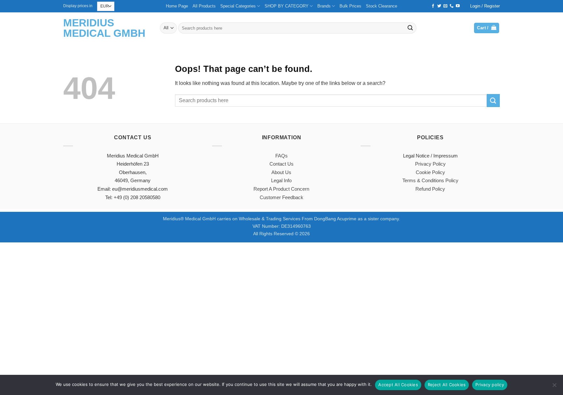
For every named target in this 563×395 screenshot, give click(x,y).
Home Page (177, 6)
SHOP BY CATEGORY (287, 6)
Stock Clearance (381, 6)
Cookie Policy (430, 172)
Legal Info (281, 180)
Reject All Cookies (447, 384)
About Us (281, 172)
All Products (204, 6)
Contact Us (281, 164)
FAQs (281, 155)
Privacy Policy (430, 164)
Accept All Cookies (398, 384)
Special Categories (238, 6)
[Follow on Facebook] (433, 6)
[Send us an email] (445, 6)
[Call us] (452, 6)
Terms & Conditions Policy (430, 180)
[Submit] (410, 28)
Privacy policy (489, 384)
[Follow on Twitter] (439, 6)
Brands (324, 6)
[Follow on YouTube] (458, 6)
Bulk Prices (350, 6)
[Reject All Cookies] (554, 387)
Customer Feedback (281, 197)
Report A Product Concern (281, 189)
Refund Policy (430, 189)
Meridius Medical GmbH (104, 28)
